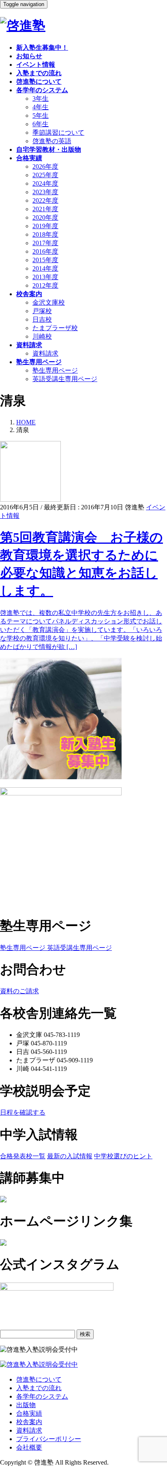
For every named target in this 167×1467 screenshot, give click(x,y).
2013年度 (45, 276)
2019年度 (45, 226)
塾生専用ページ (55, 370)
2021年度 (45, 209)
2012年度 (45, 285)
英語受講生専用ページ (64, 378)
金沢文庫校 (48, 302)
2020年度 (45, 217)
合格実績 (29, 1413)
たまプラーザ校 (55, 327)
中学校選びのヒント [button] (123, 1156)
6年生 (40, 124)
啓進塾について (39, 1379)
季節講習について (58, 132)
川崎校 (42, 336)
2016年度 (45, 251)
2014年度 (45, 268)
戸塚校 (42, 310)
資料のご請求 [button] (19, 991)
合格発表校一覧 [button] (22, 1156)
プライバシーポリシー (48, 1438)
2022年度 (45, 200)
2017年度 (45, 243)
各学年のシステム (42, 1396)
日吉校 (42, 319)
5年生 (40, 115)
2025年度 (45, 175)
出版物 (26, 1404)
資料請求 (45, 353)
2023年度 (45, 192)
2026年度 (45, 166)
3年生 (40, 98)
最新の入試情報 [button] (69, 1156)
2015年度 (45, 260)
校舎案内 (29, 1421)
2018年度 (45, 234)
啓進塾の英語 (51, 141)
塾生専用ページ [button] (22, 947)
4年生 (40, 107)
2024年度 (45, 183)
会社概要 (29, 1447)
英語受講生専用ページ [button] (78, 947)
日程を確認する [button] (22, 1112)
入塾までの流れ (39, 1387)
